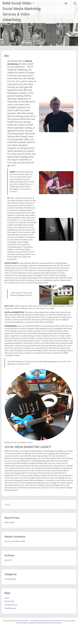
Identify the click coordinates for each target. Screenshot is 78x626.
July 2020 (8, 560)
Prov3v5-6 (8, 541)
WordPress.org (10, 608)
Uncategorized (10, 579)
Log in (7, 598)
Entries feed (9, 601)
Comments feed (11, 605)
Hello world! (9, 522)
